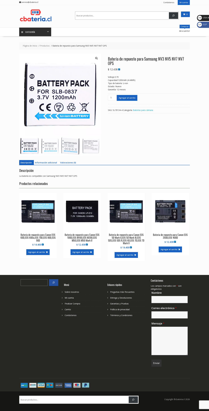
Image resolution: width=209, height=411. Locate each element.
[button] (96, 58)
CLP (202, 24)
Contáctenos (168, 2)
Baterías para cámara (143, 110)
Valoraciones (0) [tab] (68, 162)
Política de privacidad (120, 309)
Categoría (30, 31)
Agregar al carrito (127, 98)
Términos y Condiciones (121, 315)
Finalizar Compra (72, 303)
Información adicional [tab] (46, 162)
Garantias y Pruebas (119, 303)
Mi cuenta (184, 2)
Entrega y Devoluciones (121, 297)
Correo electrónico (164, 308)
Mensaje (157, 323)
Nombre (156, 292)
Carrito (68, 309)
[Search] (53, 282)
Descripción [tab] (26, 162)
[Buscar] (173, 15)
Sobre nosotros (72, 292)
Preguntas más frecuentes (122, 292)
